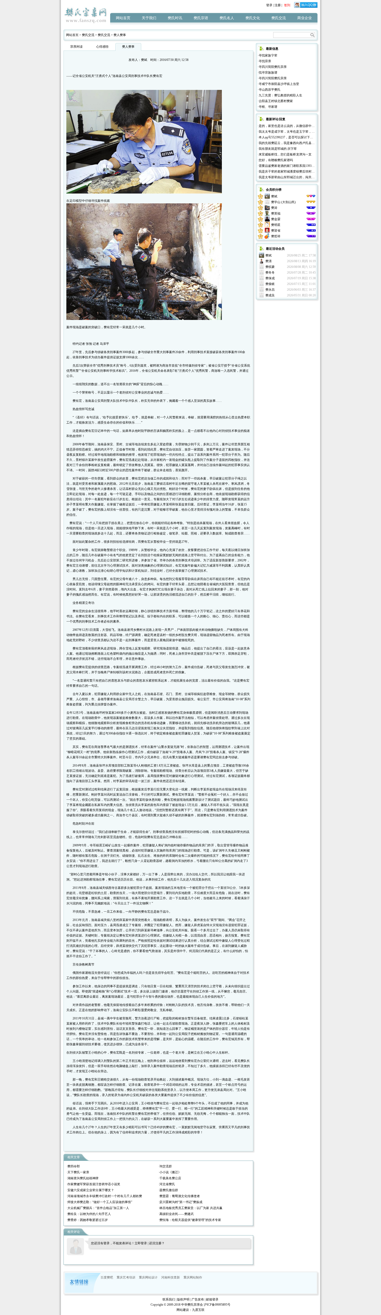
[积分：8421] (311, 213)
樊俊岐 (270, 284)
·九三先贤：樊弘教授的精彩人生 (280, 95)
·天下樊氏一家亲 (77, 1172)
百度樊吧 (107, 1277)
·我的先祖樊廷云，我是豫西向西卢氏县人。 (288, 143)
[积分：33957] (311, 196)
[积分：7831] (311, 219)
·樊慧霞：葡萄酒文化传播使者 (179, 1196)
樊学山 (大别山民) (283, 202)
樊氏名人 (227, 18)
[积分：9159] (311, 208)
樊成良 (270, 295)
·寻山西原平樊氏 (269, 89)
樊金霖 (275, 219)
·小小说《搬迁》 (169, 1172)
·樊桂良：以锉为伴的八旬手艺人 (88, 1214)
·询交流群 (165, 1166)
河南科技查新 (170, 1277)
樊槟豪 (270, 267)
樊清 (268, 261)
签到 (287, 5)
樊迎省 (275, 230)
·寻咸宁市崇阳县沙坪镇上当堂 (278, 84)
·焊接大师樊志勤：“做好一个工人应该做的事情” (99, 1202)
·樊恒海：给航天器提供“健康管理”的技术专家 (189, 1220)
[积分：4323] (311, 225)
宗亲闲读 (76, 46)
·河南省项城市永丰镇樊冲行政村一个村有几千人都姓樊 (104, 1196)
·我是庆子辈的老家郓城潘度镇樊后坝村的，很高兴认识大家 (299, 171)
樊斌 (144, 60)
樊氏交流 (278, 18)
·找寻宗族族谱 (267, 72)
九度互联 (198, 1310)
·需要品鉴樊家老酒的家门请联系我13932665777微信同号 (296, 166)
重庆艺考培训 (126, 1277)
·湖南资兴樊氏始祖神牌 (82, 1178)
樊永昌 (270, 289)
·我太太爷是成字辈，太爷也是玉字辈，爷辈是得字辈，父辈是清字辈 (305, 131)
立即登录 (141, 1243)
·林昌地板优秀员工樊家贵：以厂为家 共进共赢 (190, 1208)
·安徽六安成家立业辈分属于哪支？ (90, 1190)
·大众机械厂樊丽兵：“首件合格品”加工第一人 (97, 1208)
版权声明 (183, 1299)
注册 (277, 5)
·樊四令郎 (73, 1166)
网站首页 (123, 18)
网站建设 (183, 1310)
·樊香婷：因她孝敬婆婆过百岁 (87, 1220)
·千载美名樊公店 (169, 1178)
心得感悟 (102, 46)
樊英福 (275, 213)
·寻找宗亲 (264, 61)
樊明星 (275, 225)
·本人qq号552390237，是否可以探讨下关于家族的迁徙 (295, 137)
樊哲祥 (275, 236)
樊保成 (270, 278)
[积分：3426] (311, 236)
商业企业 (304, 18)
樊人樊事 (120, 35)
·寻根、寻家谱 (267, 107)
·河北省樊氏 (166, 1184)
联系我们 (169, 1299)
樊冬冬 (270, 272)
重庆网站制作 (193, 1277)
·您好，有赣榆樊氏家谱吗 (275, 160)
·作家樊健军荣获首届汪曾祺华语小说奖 (93, 1184)
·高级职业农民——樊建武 (176, 1214)
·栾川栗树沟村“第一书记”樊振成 (180, 1202)
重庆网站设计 (148, 1277)
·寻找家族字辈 (267, 55)
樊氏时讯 (175, 18)
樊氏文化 (252, 18)
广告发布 (198, 1299)
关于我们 (149, 18)
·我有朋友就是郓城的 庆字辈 (277, 149)
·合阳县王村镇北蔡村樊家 (275, 101)
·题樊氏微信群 (168, 1190)
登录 (269, 5)
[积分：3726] (311, 230)
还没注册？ (157, 1243)
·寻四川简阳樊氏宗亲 (272, 67)
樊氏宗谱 (201, 18)
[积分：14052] (311, 202)
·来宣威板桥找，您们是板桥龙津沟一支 (285, 154)
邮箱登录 (212, 1299)
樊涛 (274, 208)
